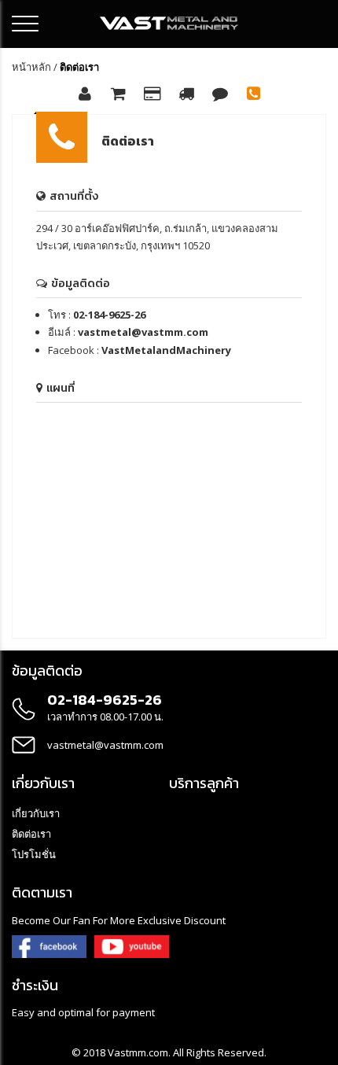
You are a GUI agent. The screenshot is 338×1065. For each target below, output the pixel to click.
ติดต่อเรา (31, 834)
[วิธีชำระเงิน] (152, 95)
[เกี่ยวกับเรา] (85, 95)
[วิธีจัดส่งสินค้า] (186, 95)
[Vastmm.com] (169, 22)
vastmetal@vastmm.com (143, 332)
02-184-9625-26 (109, 315)
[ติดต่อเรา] (254, 95)
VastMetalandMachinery (166, 350)
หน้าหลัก (31, 67)
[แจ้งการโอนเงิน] (220, 95)
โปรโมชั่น (34, 854)
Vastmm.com (138, 1052)
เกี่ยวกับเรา (36, 813)
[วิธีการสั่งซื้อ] (118, 95)
